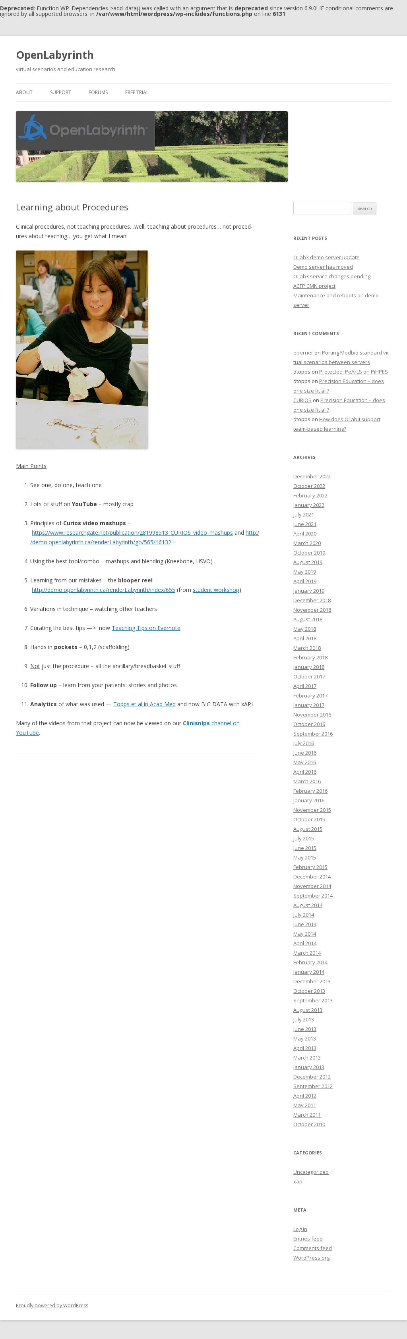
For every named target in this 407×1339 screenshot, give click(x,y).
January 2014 (308, 971)
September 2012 (313, 1086)
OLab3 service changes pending (331, 276)
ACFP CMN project (314, 285)
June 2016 (304, 752)
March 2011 (307, 1114)
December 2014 (312, 876)
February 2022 (310, 495)
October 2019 (309, 552)
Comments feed (312, 1248)
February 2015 (310, 867)
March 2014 (307, 952)
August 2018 (307, 619)
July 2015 (303, 838)
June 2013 (304, 1029)
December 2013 (312, 981)
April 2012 (304, 1095)
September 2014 (313, 895)
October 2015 (309, 819)
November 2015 (312, 809)
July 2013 (303, 1019)
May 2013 (304, 1038)
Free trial (137, 92)
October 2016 (309, 724)
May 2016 (304, 762)
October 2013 (309, 990)
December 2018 (312, 600)
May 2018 (304, 628)
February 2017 (310, 695)
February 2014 (310, 962)
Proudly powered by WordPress (52, 1305)
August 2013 (307, 1009)
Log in (300, 1229)
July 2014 (303, 914)
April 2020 (304, 533)
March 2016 (307, 781)
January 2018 (308, 666)
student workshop (216, 589)
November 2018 (312, 609)
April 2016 (304, 771)
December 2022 (312, 476)
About (24, 92)
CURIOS (302, 400)
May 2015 (304, 857)
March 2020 (307, 543)
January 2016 (308, 800)
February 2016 (310, 790)
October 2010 (309, 1124)
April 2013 (304, 1048)
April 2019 (304, 581)
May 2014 (304, 933)
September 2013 (313, 1000)
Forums (98, 92)
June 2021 (304, 524)
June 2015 (304, 848)
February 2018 (310, 657)
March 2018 (307, 647)
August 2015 (307, 828)
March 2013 (307, 1057)
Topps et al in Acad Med (144, 704)
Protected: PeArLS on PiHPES (353, 371)
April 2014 (304, 943)
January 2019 (308, 590)
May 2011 (304, 1105)
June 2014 (304, 924)
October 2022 (309, 485)
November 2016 (312, 714)
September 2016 (313, 733)
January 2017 (308, 705)
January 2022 (308, 505)
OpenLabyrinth (55, 55)
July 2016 (303, 743)
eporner (303, 352)
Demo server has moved (323, 266)
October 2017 (309, 676)
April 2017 (304, 686)
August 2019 (307, 562)
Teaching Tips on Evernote (146, 628)
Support (60, 92)
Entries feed (308, 1238)
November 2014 (312, 886)
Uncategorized (311, 1171)
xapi (298, 1181)
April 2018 (304, 638)
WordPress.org (311, 1257)
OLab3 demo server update (326, 257)
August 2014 (307, 905)
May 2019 (304, 571)
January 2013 (308, 1067)
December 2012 (312, 1076)
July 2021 (303, 514)
